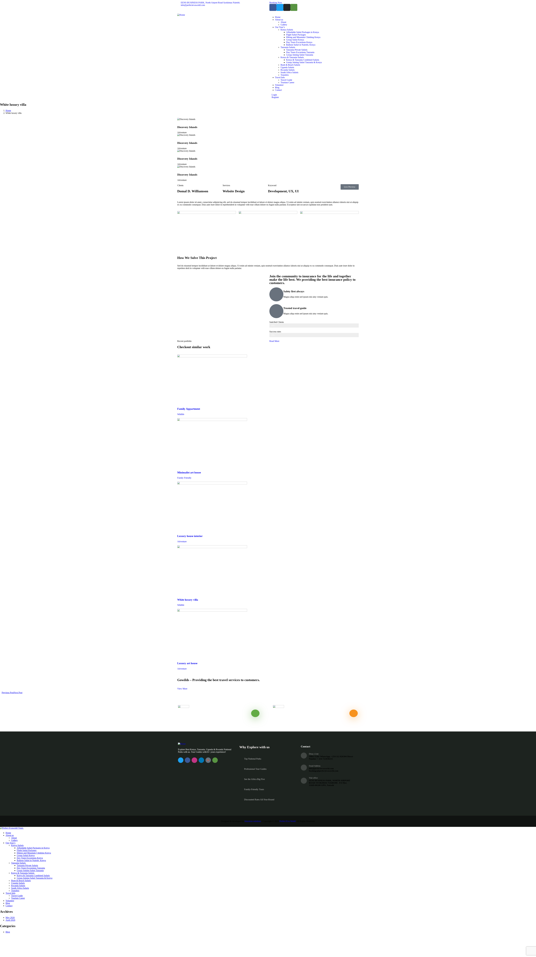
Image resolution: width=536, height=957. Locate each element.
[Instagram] (286, 7)
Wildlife (180, 414)
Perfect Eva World (287, 821)
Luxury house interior (190, 536)
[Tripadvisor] (293, 7)
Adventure (182, 541)
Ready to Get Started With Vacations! (300, 719)
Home (8, 110)
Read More (274, 341)
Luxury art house (187, 663)
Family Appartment (188, 408)
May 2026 (10, 917)
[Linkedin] (201, 760)
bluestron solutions (253, 821)
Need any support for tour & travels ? (205, 719)
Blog (8, 932)
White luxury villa (187, 599)
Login (274, 95)
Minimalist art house (189, 472)
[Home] (181, 15)
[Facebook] (272, 7)
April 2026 (10, 920)
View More (182, 688)
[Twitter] (279, 7)
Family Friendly (184, 478)
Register (275, 97)
